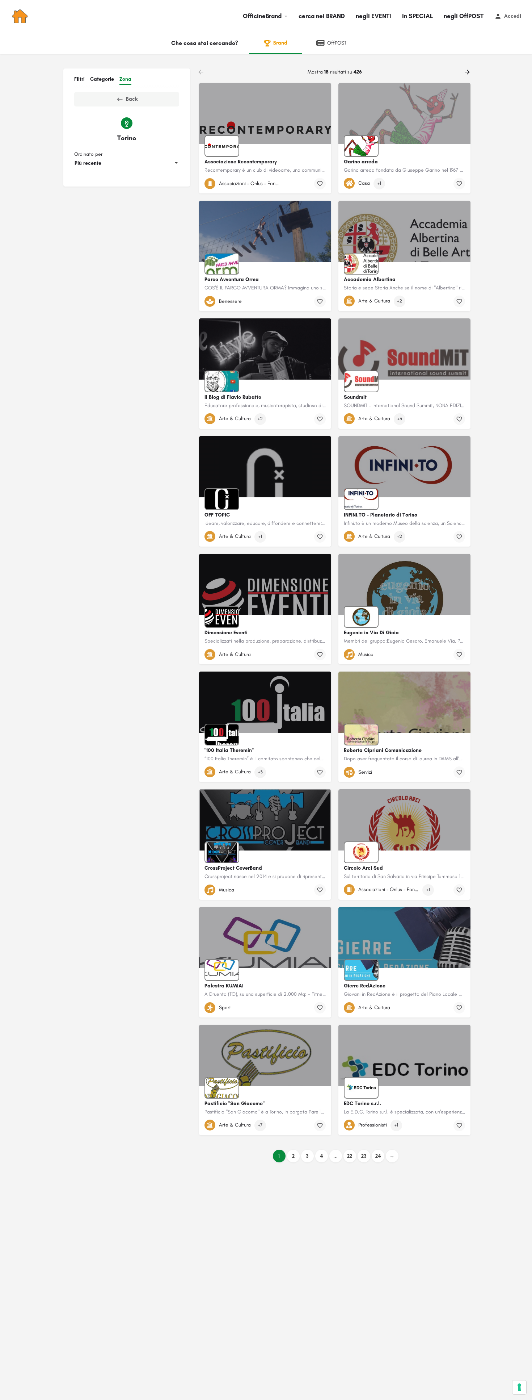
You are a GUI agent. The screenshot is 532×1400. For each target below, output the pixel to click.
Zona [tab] (125, 79)
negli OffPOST (464, 16)
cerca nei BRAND (322, 16)
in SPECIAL (417, 16)
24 (378, 1156)
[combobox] (126, 163)
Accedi (512, 16)
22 (349, 1156)
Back (132, 99)
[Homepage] (20, 16)
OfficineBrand (262, 16)
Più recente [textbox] (88, 163)
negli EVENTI (373, 16)
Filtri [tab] (79, 79)
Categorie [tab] (102, 79)
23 (364, 1156)
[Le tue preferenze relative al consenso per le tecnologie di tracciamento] (519, 1387)
